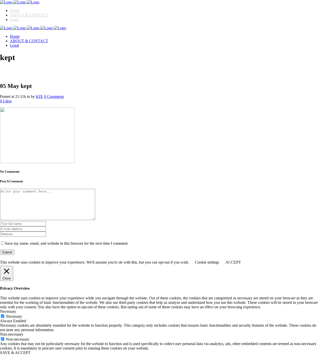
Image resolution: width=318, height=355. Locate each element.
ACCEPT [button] (233, 262)
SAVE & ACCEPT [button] (15, 353)
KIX (39, 96)
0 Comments (54, 96)
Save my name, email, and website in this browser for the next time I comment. (66, 243)
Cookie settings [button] (207, 262)
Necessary (14, 316)
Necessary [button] (8, 311)
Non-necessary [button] (11, 334)
